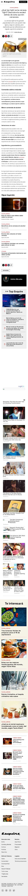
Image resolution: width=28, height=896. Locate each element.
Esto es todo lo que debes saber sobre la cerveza (12, 216)
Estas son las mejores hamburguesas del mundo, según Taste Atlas (12, 664)
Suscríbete (23, 2)
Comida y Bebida (14, 7)
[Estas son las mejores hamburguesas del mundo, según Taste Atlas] (14, 648)
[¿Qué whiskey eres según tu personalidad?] (7, 741)
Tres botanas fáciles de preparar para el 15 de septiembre (11, 633)
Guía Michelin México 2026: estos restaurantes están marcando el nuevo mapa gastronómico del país (19, 801)
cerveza (10, 81)
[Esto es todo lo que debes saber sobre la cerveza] (14, 205)
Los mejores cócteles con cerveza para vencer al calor (12, 244)
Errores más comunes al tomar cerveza (11, 234)
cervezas (21, 157)
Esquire (12, 219)
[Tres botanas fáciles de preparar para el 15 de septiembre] (14, 617)
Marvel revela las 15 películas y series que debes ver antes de (15, 328)
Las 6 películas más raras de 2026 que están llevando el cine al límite (14, 344)
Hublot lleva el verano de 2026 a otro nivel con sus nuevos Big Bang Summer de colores (14, 336)
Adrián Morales (18, 32)
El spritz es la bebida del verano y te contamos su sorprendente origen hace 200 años (19, 818)
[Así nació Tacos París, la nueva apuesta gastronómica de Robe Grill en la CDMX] (7, 755)
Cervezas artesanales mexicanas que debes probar (13, 254)
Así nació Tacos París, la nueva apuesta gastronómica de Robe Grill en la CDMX (18, 755)
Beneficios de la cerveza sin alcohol (13, 226)
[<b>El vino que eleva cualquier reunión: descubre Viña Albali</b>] (7, 787)
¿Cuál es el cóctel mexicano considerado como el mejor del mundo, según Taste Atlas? (13, 726)
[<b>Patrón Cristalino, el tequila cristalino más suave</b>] (14, 680)
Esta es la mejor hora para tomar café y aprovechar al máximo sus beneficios (18, 771)
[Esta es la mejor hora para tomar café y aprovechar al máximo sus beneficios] (7, 771)
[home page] (9, 2)
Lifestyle (3, 251)
